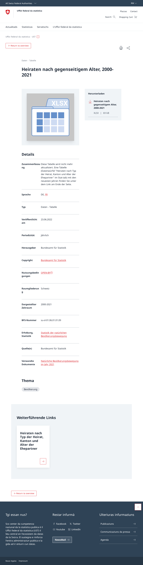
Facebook (61, 523)
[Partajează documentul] (128, 48)
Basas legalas (11, 561)
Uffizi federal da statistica (29, 10)
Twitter (76, 523)
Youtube (60, 529)
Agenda (105, 539)
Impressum (23, 561)
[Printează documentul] (121, 48)
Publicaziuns (107, 523)
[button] (11, 27)
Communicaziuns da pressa (115, 531)
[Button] (43, 461)
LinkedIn (76, 529)
